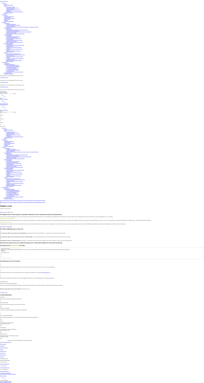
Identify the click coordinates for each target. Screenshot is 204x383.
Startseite (1, 212)
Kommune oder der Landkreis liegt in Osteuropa (35, 249)
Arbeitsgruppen (6, 23)
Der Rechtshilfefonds (14, 40)
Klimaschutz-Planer (13, 47)
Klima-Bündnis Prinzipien (8, 5)
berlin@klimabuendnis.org (4, 371)
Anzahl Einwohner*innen (5, 248)
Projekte (5, 52)
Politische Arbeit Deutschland (15, 33)
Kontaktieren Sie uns (4, 77)
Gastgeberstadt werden (14, 71)
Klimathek (9, 21)
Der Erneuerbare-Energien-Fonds (13, 38)
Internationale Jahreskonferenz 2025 (12, 68)
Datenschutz (6, 382)
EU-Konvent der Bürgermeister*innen (18, 31)
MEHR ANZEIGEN (9, 51)
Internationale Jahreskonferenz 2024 (12, 70)
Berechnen (3, 250)
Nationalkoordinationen (13, 9)
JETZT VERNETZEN (4, 99)
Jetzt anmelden (3, 91)
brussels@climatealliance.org (5, 367)
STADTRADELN (15, 45)
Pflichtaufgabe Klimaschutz (9, 200)
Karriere (5, 13)
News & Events (4, 62)
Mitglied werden (7, 19)
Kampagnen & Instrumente (8, 43)
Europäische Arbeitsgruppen (13, 25)
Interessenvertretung (7, 152)
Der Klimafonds (13, 36)
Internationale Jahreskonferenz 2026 (13, 66)
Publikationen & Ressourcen (9, 73)
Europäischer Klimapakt (14, 60)
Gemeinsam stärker (9, 18)
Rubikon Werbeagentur (8, 381)
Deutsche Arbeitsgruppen (22, 27)
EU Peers (15, 58)
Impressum (2, 382)
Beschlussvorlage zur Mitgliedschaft (6, 226)
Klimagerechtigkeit (42, 200)
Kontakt (1, 374)
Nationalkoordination (45, 272)
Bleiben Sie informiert (8, 72)
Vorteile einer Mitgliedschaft (9, 16)
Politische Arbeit (17, 29)
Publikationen (5, 374)
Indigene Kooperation (8, 34)
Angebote (3, 22)
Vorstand (50, 278)
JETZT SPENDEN (3, 375)
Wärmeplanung (2, 200)
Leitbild (5, 4)
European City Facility (14, 56)
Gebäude (28, 200)
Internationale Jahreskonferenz (9, 64)
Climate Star (14, 48)
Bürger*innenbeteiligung (18, 200)
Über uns (3, 3)
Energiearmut (25, 200)
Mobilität (37, 200)
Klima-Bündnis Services (8, 12)
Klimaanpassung (33, 200)
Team (5, 6)
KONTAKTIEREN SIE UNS (6, 342)
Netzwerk (3, 14)
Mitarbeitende (14, 11)
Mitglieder (6, 15)
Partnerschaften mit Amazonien (14, 42)
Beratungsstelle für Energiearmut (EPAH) (15, 54)
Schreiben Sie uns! (4, 292)
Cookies (9, 382)
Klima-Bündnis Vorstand (12, 7)
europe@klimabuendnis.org (4, 364)
